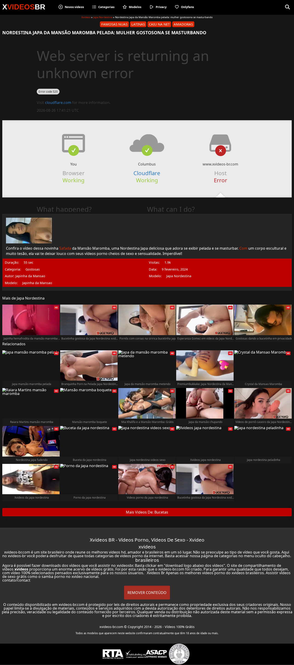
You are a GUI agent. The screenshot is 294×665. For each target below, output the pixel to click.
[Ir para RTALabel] (113, 654)
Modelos (135, 7)
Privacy (161, 7)
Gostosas (32, 269)
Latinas (138, 24)
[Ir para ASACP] (156, 654)
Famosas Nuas (114, 24)
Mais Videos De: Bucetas (147, 512)
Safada (65, 248)
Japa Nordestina (102, 17)
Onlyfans (187, 7)
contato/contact (16, 580)
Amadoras (183, 24)
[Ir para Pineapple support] (179, 654)
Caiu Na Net (159, 24)
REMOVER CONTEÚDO (147, 592)
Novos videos (74, 7)
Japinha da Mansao (37, 283)
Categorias (106, 7)
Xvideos (85, 17)
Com (243, 248)
